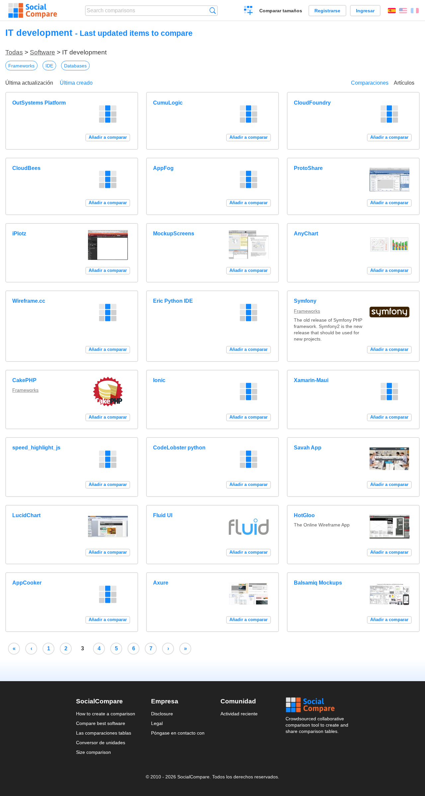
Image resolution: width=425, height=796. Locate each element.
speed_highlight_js (36, 447)
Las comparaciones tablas (103, 733)
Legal (157, 723)
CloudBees (26, 168)
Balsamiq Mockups (318, 583)
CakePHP (24, 380)
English (403, 10)
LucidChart (26, 515)
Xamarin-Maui (311, 380)
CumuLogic (168, 103)
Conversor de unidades (100, 742)
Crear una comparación (248, 11)
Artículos (404, 83)
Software (42, 52)
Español (392, 10)
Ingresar (365, 10)
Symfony (305, 301)
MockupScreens (173, 233)
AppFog (163, 168)
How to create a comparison (105, 713)
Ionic (159, 380)
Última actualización (29, 83)
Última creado (76, 83)
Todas (14, 52)
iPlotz (19, 233)
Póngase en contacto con (178, 733)
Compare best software (100, 723)
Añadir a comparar (108, 137)
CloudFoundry (312, 103)
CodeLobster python (179, 447)
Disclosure (162, 713)
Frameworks (21, 65)
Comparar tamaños (280, 10)
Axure (160, 583)
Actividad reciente (239, 713)
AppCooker (27, 583)
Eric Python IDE (173, 301)
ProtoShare (308, 168)
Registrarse (327, 10)
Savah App (307, 447)
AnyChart (306, 233)
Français (415, 10)
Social (317, 705)
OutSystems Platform (39, 103)
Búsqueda (213, 10)
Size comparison (93, 752)
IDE (49, 65)
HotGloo (304, 515)
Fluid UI (162, 515)
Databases (75, 65)
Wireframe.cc (28, 301)
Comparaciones (369, 83)
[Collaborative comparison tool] (32, 10)
